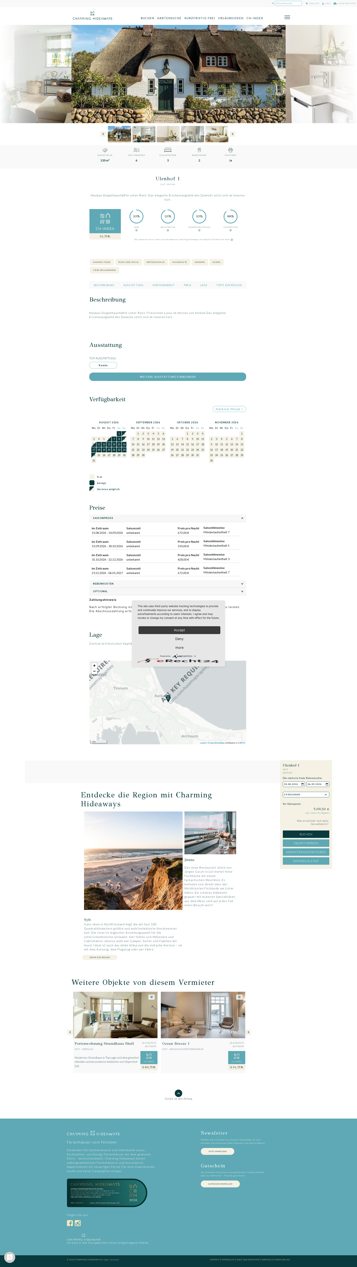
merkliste (314, 3)
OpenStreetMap (217, 742)
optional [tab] (169, 591)
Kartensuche (169, 18)
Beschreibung (104, 285)
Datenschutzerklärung (276, 1259)
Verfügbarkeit (163, 285)
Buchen (147, 18)
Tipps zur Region (229, 285)
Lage (203, 285)
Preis (188, 285)
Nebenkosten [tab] (169, 583)
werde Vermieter (346, 3)
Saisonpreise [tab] (169, 518)
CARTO (241, 742)
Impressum (228, 1259)
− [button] (94, 671)
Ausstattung (133, 285)
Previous (103, 134)
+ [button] (94, 665)
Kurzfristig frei (199, 18)
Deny (179, 639)
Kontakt (214, 1259)
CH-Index (255, 18)
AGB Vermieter (251, 1259)
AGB (239, 1259)
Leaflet (203, 742)
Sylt (162, 184)
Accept (179, 630)
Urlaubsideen (231, 18)
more (179, 647)
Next (232, 134)
